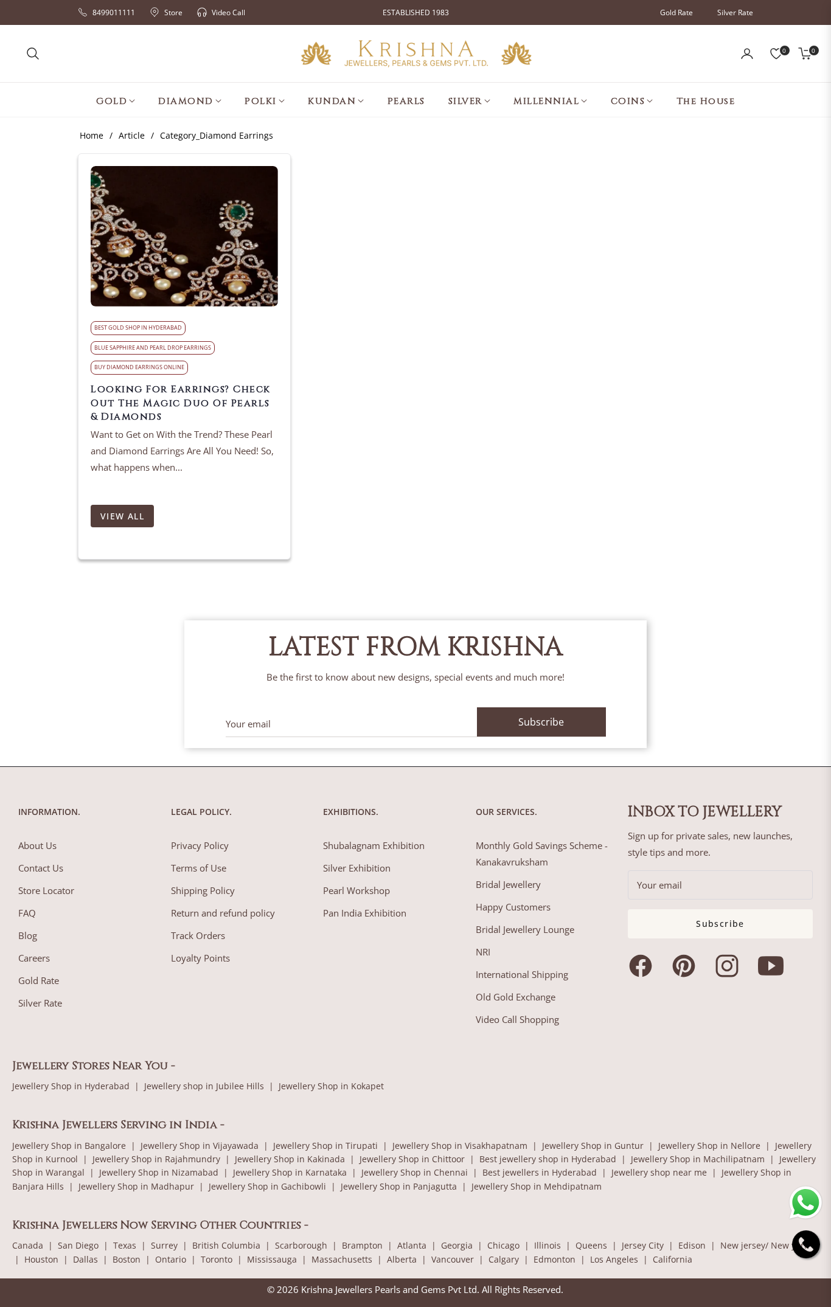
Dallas (85, 1259)
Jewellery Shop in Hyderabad (71, 1086)
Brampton (362, 1245)
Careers (34, 958)
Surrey (164, 1245)
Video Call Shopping (517, 1019)
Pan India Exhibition (364, 913)
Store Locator (46, 890)
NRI (483, 952)
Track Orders (198, 935)
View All (122, 516)
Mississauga (272, 1259)
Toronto (216, 1259)
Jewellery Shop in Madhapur (136, 1186)
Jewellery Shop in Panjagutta (399, 1186)
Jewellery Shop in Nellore (709, 1145)
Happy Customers (513, 907)
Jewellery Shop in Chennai (414, 1172)
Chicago (503, 1245)
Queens (591, 1245)
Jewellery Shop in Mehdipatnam (536, 1186)
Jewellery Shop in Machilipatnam (698, 1159)
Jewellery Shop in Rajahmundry (156, 1159)
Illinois (547, 1245)
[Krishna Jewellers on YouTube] (774, 966)
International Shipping (522, 974)
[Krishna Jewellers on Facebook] (643, 966)
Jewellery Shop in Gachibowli (267, 1186)
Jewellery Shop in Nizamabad (158, 1172)
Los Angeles (614, 1259)
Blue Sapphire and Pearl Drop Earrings (152, 348)
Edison (692, 1245)
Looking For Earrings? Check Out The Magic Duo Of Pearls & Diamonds (181, 403)
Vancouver (452, 1259)
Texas (124, 1245)
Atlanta (411, 1245)
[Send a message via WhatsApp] (806, 1203)
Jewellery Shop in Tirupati (325, 1145)
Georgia (457, 1245)
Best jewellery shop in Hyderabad (547, 1159)
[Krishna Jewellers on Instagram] (730, 966)
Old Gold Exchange (515, 997)
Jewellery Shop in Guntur (593, 1145)
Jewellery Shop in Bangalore (69, 1145)
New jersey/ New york (764, 1245)
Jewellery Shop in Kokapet (331, 1086)
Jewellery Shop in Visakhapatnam (459, 1145)
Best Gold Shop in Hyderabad (138, 327)
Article (132, 135)
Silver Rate (735, 12)
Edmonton (554, 1259)
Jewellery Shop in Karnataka (290, 1172)
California (672, 1259)
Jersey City (643, 1245)
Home (91, 135)
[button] (32, 53)
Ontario (170, 1259)
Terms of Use (198, 868)
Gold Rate (676, 12)
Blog (27, 935)
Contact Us (40, 868)
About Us (37, 845)
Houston (41, 1259)
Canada (27, 1245)
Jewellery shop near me (659, 1172)
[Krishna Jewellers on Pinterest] (687, 966)
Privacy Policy (200, 845)
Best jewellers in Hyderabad (539, 1172)
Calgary (504, 1259)
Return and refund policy (223, 913)
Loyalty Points (200, 958)
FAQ (27, 913)
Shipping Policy (203, 890)
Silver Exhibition (357, 868)
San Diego (78, 1245)
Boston (127, 1259)
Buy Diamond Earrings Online (139, 367)
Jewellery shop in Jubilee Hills (204, 1086)
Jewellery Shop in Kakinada (290, 1159)
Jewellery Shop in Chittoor (412, 1159)
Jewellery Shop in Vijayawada (200, 1145)
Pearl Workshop (356, 890)
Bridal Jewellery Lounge (525, 929)
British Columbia (226, 1245)
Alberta (402, 1259)
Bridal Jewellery (508, 884)
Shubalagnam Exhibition (374, 845)
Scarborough (301, 1245)
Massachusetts (341, 1259)
